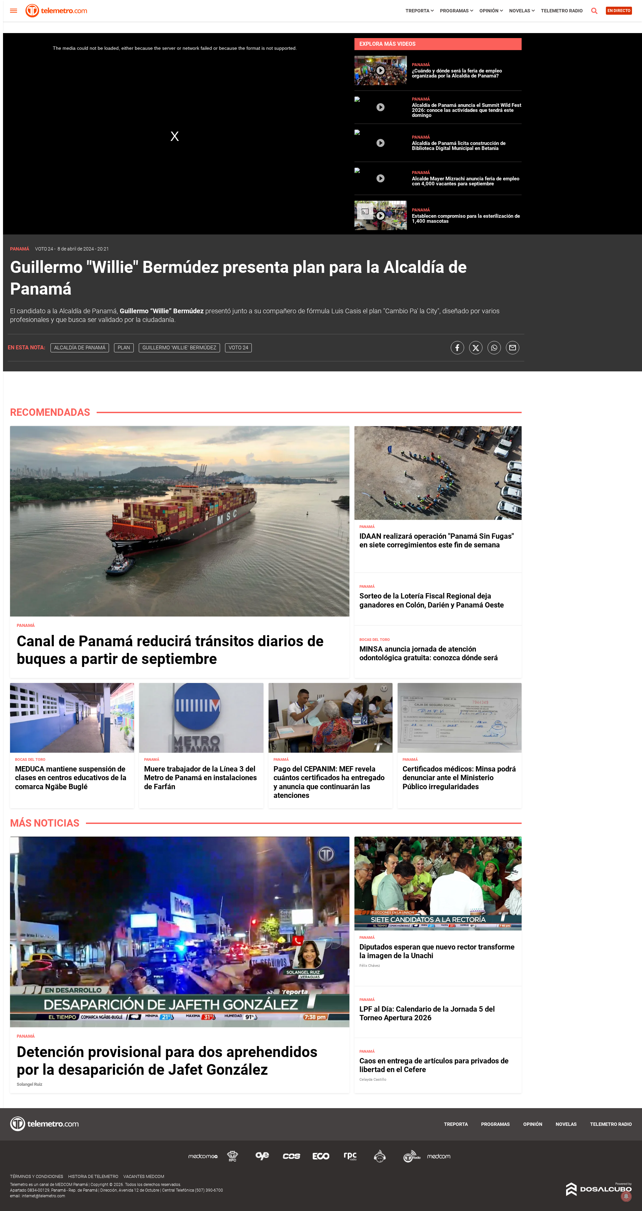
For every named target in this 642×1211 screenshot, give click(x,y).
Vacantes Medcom (143, 1176)
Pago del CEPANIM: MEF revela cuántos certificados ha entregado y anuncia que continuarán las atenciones (329, 782)
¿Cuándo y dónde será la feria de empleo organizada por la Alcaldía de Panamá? (457, 73)
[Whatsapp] (494, 347)
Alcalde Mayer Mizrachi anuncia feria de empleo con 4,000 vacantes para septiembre (465, 181)
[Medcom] (438, 1161)
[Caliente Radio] (380, 1161)
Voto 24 (44, 248)
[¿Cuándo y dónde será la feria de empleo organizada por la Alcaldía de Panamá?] (380, 82)
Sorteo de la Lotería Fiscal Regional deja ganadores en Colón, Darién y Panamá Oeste (431, 600)
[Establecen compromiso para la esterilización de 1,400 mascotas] (380, 228)
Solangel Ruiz (29, 1084)
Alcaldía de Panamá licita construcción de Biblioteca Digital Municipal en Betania (459, 145)
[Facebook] (457, 347)
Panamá (421, 64)
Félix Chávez (369, 966)
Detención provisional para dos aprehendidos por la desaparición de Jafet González (167, 1060)
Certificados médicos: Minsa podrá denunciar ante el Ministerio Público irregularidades (459, 778)
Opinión (489, 10)
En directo (619, 10)
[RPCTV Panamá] (232, 1161)
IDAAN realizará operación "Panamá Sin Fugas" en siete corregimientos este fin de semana (436, 540)
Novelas (519, 10)
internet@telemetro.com (43, 1196)
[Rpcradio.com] (350, 1161)
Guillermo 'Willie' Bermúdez (179, 348)
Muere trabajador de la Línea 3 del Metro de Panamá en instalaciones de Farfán (200, 778)
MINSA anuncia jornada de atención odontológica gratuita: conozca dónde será (428, 653)
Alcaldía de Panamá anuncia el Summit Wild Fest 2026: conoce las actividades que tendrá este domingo (466, 110)
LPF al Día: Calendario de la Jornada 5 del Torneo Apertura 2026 (427, 1013)
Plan (124, 348)
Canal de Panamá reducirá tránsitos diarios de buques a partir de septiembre (170, 650)
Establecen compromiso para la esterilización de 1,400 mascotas (466, 218)
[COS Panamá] (291, 1161)
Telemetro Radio (562, 10)
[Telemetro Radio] (409, 1161)
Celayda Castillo (372, 1079)
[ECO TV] (321, 1161)
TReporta (417, 10)
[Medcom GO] (203, 1161)
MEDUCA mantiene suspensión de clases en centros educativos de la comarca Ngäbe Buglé (70, 778)
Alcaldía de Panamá (79, 348)
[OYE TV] (262, 1161)
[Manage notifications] (626, 1196)
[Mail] (512, 347)
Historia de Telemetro (93, 1176)
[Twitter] (475, 347)
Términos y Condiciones (36, 1176)
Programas (454, 10)
